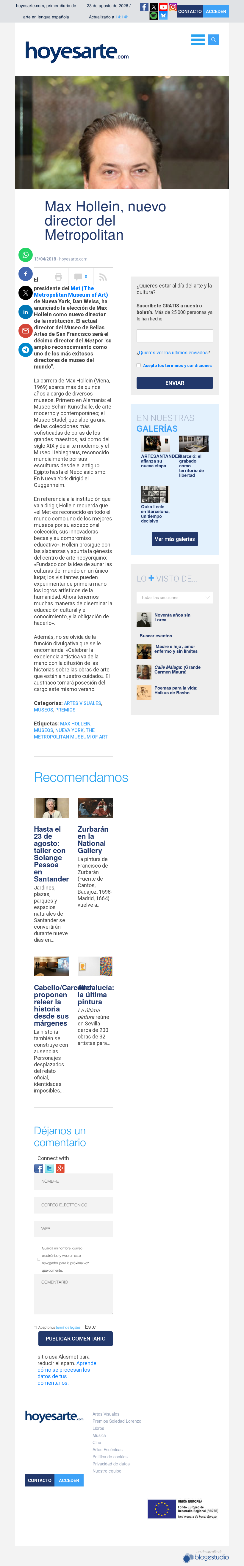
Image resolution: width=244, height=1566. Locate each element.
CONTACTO (190, 11)
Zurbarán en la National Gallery (93, 839)
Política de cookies (110, 1456)
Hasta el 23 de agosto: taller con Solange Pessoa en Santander (51, 854)
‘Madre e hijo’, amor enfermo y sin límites (176, 648)
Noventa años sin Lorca (172, 617)
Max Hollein (75, 724)
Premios (65, 710)
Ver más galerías (175, 539)
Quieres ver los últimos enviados (173, 352)
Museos (43, 710)
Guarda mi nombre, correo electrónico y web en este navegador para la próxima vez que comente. (65, 1259)
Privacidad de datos (111, 1464)
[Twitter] (49, 1168)
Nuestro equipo (107, 1471)
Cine (97, 1442)
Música (99, 1435)
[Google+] (60, 1168)
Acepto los (59, 1328)
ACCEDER (216, 11)
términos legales (68, 1328)
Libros (98, 1428)
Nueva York (69, 730)
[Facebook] (38, 1168)
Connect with (53, 1158)
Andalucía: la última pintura (96, 994)
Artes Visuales (82, 703)
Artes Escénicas (108, 1449)
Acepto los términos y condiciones (177, 365)
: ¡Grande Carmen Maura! (177, 669)
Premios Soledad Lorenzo (117, 1421)
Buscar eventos (156, 635)
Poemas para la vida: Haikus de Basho (176, 690)
